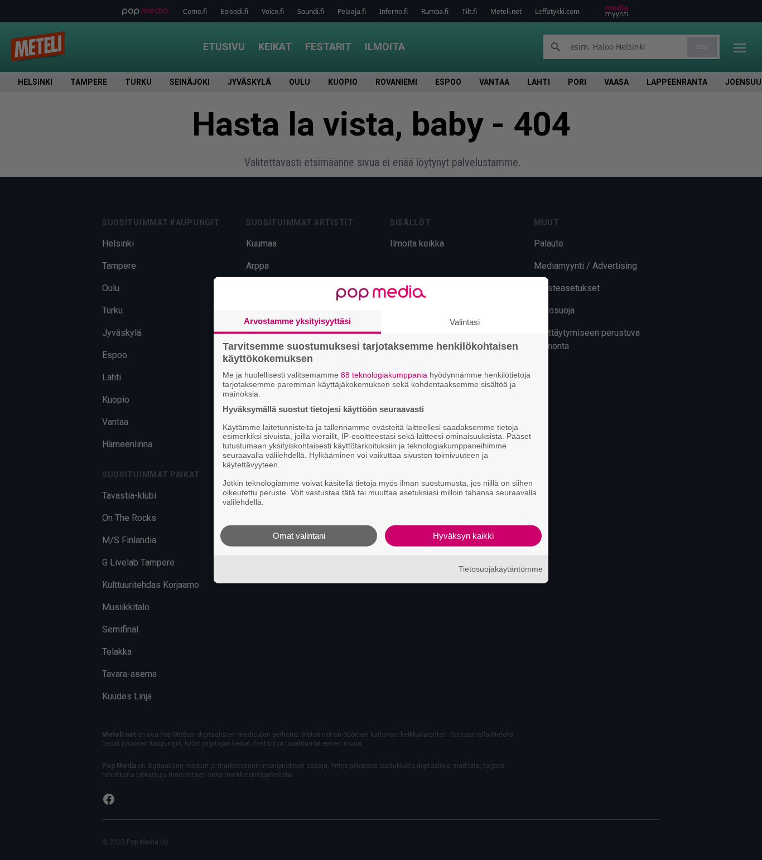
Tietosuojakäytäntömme (501, 568)
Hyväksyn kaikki (463, 535)
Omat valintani (299, 535)
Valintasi (465, 322)
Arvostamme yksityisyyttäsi (297, 321)
